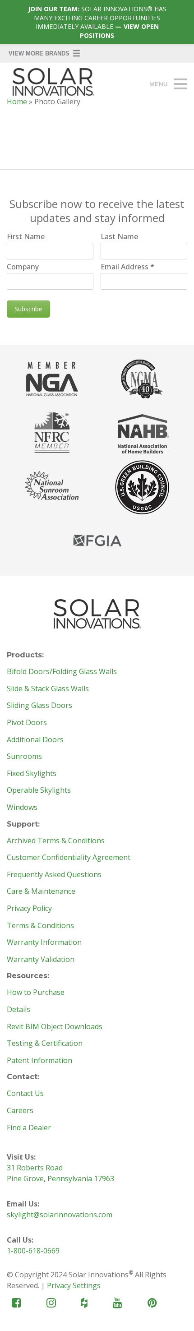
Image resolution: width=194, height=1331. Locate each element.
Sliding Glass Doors (39, 706)
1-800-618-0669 (33, 1251)
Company (23, 267)
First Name (26, 236)
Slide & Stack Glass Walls (48, 689)
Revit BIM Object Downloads (54, 1027)
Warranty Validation (40, 960)
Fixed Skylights (31, 774)
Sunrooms (24, 757)
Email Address (127, 267)
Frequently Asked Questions (54, 875)
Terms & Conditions (40, 926)
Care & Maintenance (41, 891)
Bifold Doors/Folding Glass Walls (62, 672)
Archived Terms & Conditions (56, 841)
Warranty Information (44, 942)
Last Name (119, 236)
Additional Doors (35, 740)
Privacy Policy (29, 909)
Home (17, 101)
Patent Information (39, 1061)
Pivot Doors (27, 723)
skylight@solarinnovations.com (59, 1215)
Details (18, 1010)
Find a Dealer (29, 1128)
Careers (20, 1111)
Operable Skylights (39, 790)
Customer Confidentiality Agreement (68, 858)
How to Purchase (36, 993)
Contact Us (25, 1094)
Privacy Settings (74, 1285)
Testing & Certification (45, 1044)
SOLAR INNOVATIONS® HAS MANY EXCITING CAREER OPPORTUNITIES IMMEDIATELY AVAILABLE (97, 22)
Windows (22, 808)
